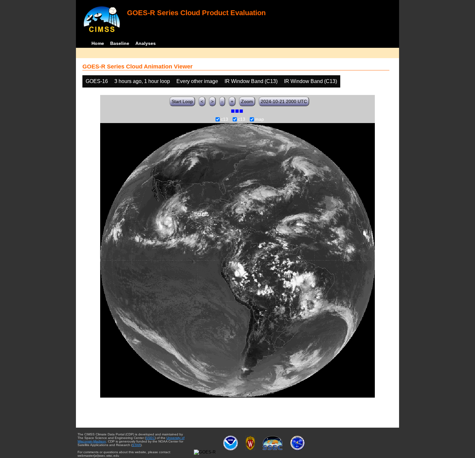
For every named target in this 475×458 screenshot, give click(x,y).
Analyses (145, 43)
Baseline (119, 43)
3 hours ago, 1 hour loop (142, 81)
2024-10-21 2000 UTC (284, 101)
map (259, 119)
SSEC (150, 438)
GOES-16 (97, 81)
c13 (224, 119)
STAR (136, 445)
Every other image (197, 81)
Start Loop (182, 101)
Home (97, 43)
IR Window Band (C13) (251, 81)
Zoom (247, 101)
